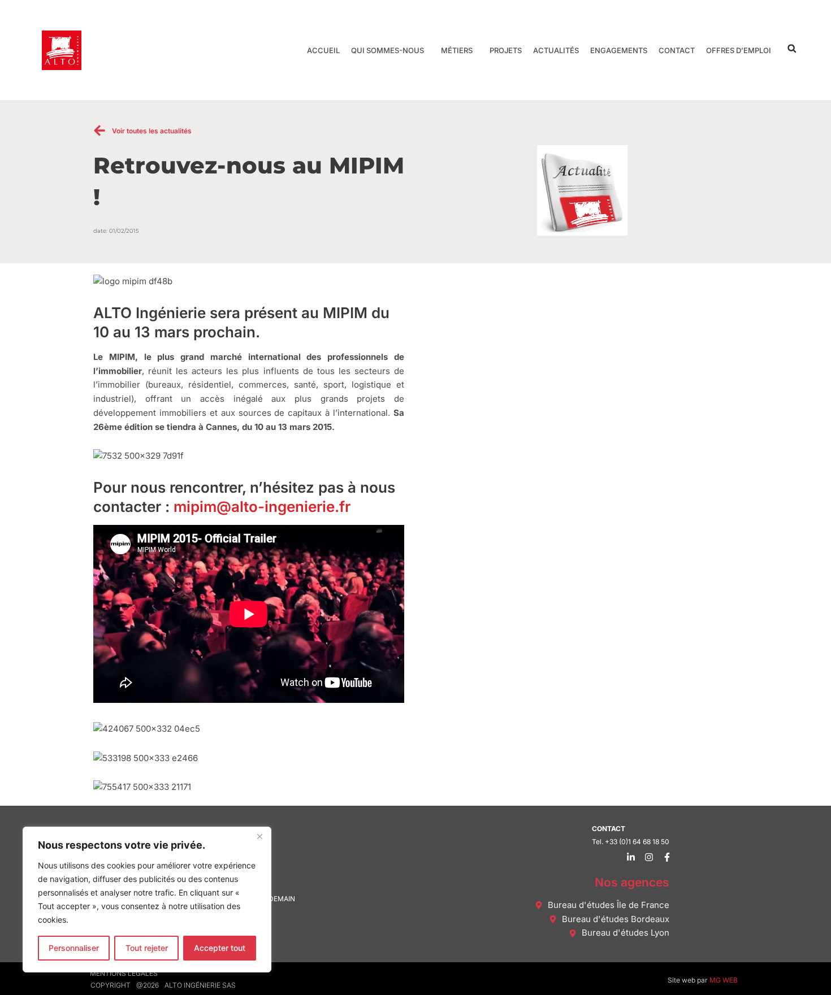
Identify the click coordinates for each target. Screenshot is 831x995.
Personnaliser (74, 948)
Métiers (457, 50)
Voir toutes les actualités (152, 131)
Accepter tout (219, 948)
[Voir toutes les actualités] (99, 130)
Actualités (556, 50)
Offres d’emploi (738, 50)
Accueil (323, 50)
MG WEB (723, 980)
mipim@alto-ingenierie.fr (262, 506)
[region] (147, 899)
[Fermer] (259, 836)
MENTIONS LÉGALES (124, 973)
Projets (506, 50)
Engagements (618, 50)
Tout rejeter (146, 948)
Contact (677, 50)
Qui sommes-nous (387, 50)
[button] (791, 48)
